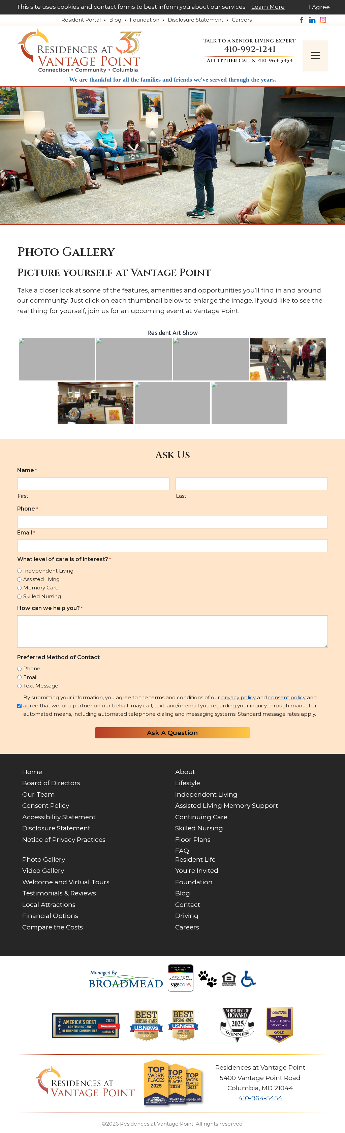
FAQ (182, 851)
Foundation (144, 20)
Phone (27, 509)
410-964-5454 (275, 60)
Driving (186, 916)
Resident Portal (81, 20)
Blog (115, 20)
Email (26, 532)
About (185, 772)
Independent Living (48, 571)
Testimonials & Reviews (59, 893)
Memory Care (41, 587)
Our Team (38, 794)
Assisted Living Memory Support (226, 805)
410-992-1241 (250, 49)
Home (32, 772)
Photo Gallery (43, 859)
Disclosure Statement (195, 20)
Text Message (40, 685)
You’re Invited (196, 871)
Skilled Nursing (42, 596)
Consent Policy (45, 805)
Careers (242, 20)
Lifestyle (187, 783)
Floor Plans (193, 840)
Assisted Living (41, 579)
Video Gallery (43, 871)
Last (181, 496)
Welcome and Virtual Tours (65, 882)
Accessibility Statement (59, 817)
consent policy (287, 697)
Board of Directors (51, 783)
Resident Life (195, 859)
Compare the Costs (52, 927)
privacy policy (238, 697)
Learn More (268, 6)
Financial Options (50, 916)
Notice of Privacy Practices (63, 840)
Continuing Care (201, 817)
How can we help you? (50, 608)
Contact (187, 905)
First (23, 496)
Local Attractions (48, 905)
